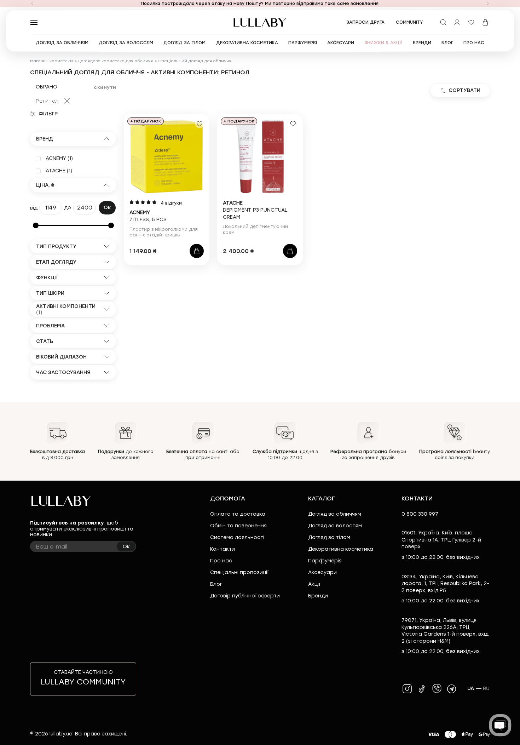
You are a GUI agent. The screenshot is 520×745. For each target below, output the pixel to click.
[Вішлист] (471, 22)
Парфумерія (325, 561)
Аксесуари (322, 572)
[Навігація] (32, 3)
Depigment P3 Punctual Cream (255, 210)
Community (409, 22)
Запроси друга (365, 22)
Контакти (222, 549)
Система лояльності (237, 537)
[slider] (36, 225)
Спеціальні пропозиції (239, 572)
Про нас (221, 561)
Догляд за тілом (329, 537)
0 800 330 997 (419, 514)
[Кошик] (485, 22)
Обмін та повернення (238, 526)
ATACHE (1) (59, 171)
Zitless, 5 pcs (148, 216)
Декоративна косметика (340, 549)
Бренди (318, 596)
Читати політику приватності (285, 733)
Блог (216, 584)
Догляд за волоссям (335, 526)
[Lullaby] (260, 22)
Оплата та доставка (237, 514)
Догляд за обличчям (334, 514)
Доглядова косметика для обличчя (115, 61)
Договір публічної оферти (245, 596)
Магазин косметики (51, 61)
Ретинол (47, 101)
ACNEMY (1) (59, 158)
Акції (314, 584)
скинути (105, 87)
